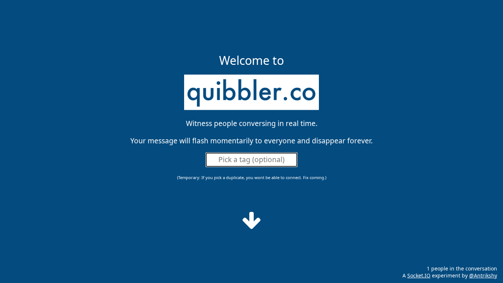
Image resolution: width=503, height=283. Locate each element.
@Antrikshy (483, 275)
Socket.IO (418, 275)
